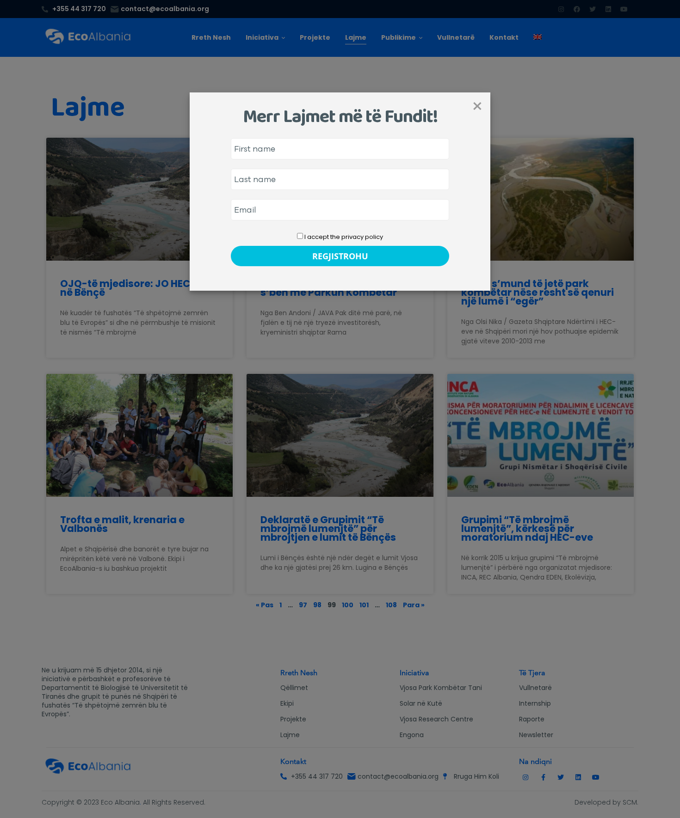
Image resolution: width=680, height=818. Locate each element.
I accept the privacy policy (343, 236)
